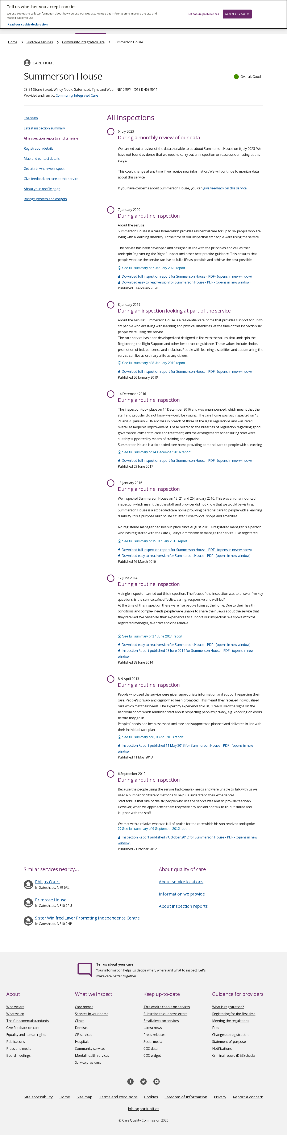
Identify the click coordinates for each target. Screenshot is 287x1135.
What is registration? (228, 1007)
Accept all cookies (237, 14)
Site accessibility (38, 1096)
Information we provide (182, 894)
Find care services (39, 42)
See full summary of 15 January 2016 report (154, 541)
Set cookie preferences (203, 14)
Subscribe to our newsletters (165, 1013)
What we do (15, 1013)
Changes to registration (230, 1034)
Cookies (151, 1096)
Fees (215, 1027)
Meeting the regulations (230, 1020)
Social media (153, 1041)
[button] (247, 76)
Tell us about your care (114, 964)
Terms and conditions (118, 1096)
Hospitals (82, 1041)
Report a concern (248, 1096)
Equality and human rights (26, 1034)
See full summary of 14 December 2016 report (155, 452)
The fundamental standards (27, 1020)
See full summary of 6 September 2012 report (155, 828)
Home (12, 42)
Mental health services (92, 1055)
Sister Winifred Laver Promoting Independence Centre (87, 918)
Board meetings (18, 1055)
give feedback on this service (224, 188)
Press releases (155, 1034)
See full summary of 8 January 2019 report (153, 363)
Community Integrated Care (83, 42)
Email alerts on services (161, 1020)
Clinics (79, 1020)
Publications (15, 1041)
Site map (84, 1096)
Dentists (81, 1027)
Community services (90, 1048)
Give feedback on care (22, 1027)
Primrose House (50, 900)
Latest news (153, 1027)
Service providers (88, 1062)
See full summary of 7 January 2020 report (153, 268)
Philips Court (47, 882)
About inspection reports (183, 906)
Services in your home (91, 1013)
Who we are (15, 1007)
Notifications (222, 1048)
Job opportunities (143, 1108)
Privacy (220, 1096)
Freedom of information (186, 1096)
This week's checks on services (167, 1007)
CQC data (151, 1048)
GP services (83, 1034)
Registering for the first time (233, 1013)
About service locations (181, 882)
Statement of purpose (229, 1041)
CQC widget (152, 1055)
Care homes (84, 1007)
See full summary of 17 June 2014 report (151, 636)
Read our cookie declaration (28, 24)
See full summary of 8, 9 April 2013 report (152, 737)
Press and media (18, 1048)
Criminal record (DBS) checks (234, 1055)
